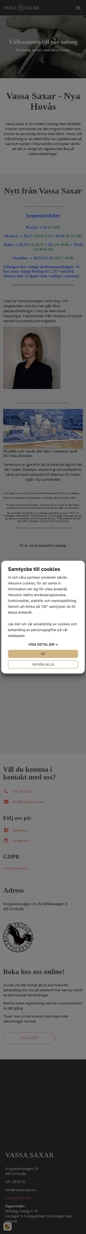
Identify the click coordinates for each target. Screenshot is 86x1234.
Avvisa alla (43, 664)
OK (43, 654)
